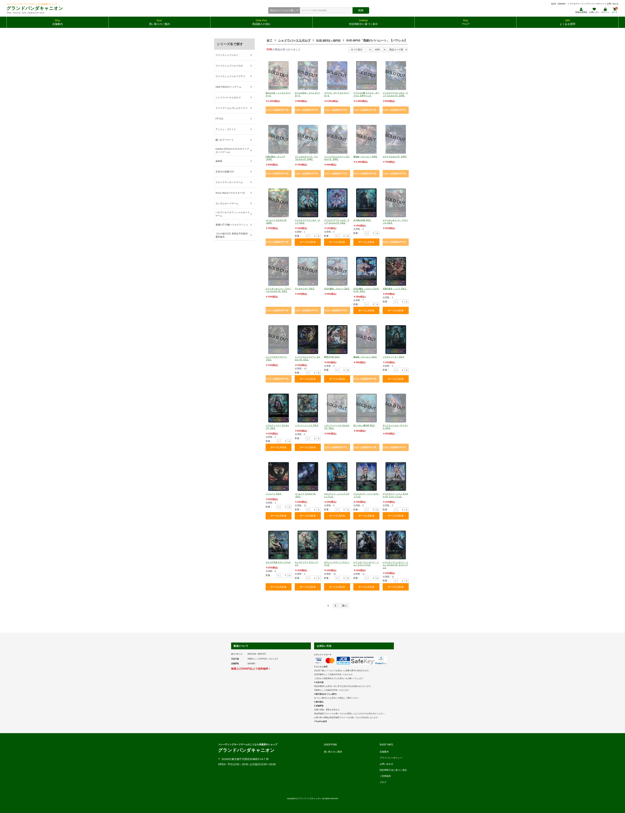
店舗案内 (384, 751)
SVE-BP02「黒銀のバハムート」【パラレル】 (376, 40)
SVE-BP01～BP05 (328, 40)
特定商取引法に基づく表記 (393, 770)
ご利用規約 (385, 776)
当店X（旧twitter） (559, 4)
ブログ (383, 782)
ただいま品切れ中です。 (278, 110)
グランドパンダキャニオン (35, 8)
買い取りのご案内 (333, 751)
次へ (344, 605)
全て (269, 40)
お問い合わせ (612, 4)
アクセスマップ (576, 4)
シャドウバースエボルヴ (294, 40)
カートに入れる (308, 242)
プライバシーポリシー (595, 4)
